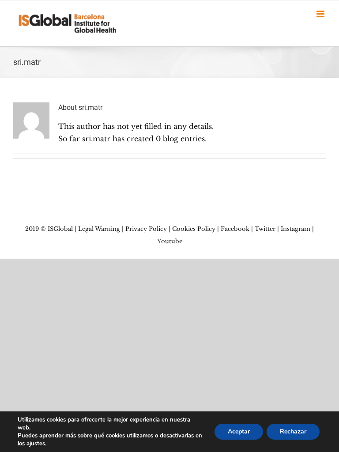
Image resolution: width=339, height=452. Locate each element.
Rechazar (293, 431)
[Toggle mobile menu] (321, 14)
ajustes (35, 444)
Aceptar (239, 431)
